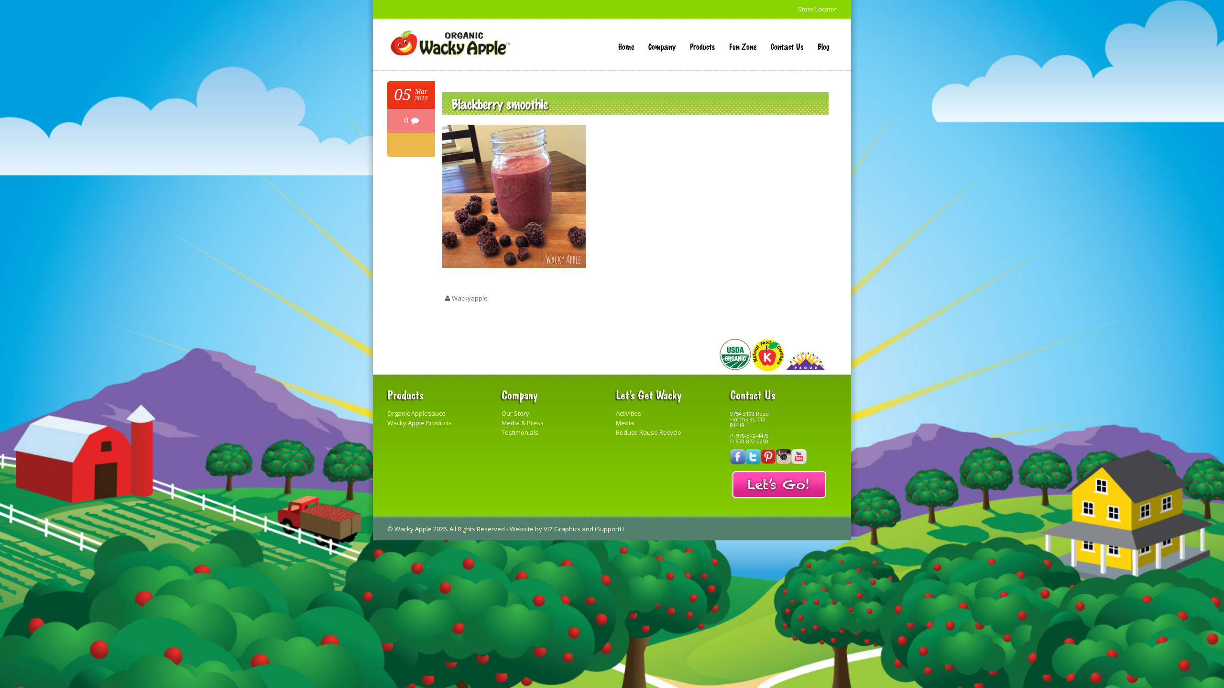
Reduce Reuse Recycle (648, 432)
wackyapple (470, 298)
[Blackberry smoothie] (514, 265)
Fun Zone (742, 46)
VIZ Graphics (562, 529)
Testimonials (520, 432)
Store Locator (817, 9)
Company (662, 46)
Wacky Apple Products (419, 422)
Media (625, 422)
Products (702, 46)
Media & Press (523, 422)
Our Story (515, 413)
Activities (628, 413)
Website (522, 529)
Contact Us (787, 46)
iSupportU (609, 529)
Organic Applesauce (416, 413)
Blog (824, 46)
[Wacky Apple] (450, 43)
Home (626, 46)
